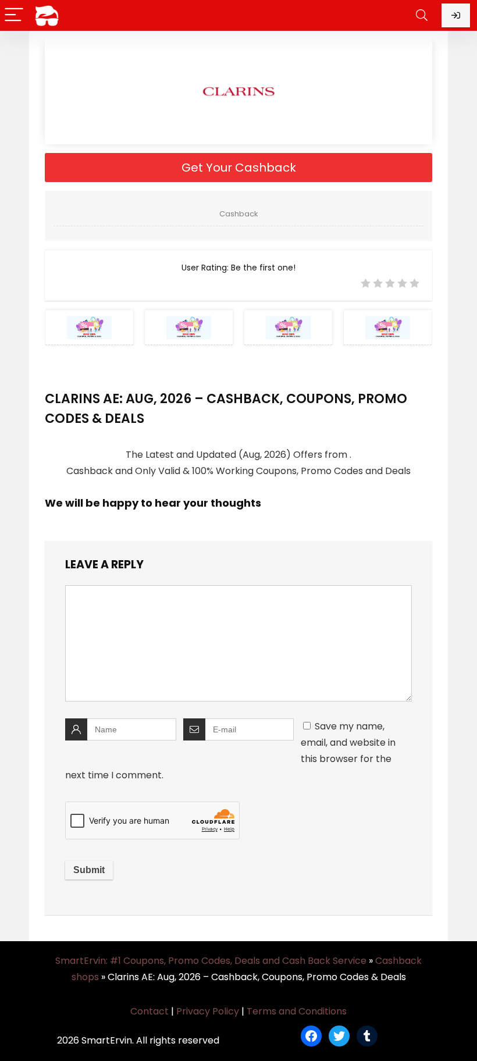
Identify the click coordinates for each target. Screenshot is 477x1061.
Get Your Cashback (238, 167)
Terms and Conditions (297, 1011)
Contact (149, 1011)
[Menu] (14, 15)
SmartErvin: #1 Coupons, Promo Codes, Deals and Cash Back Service (210, 960)
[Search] (422, 15)
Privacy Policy (207, 1011)
